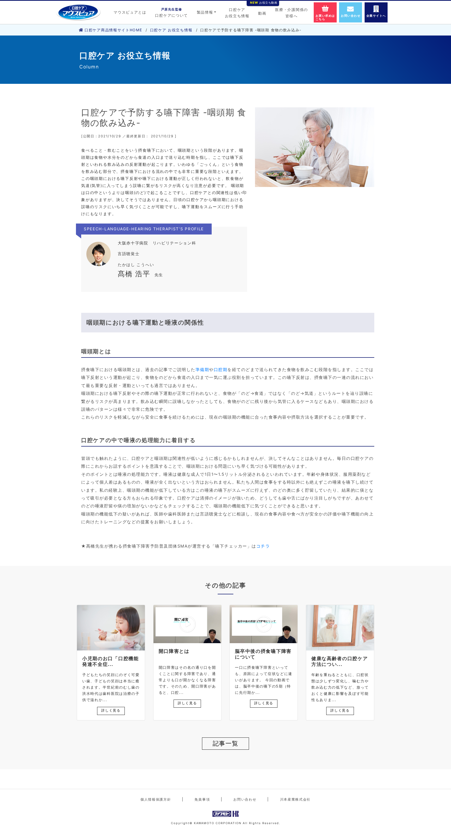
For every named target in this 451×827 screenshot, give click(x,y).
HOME (113, 30)
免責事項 (202, 799)
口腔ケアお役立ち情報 (237, 12)
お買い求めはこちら (325, 17)
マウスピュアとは (130, 12)
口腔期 (221, 369)
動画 (262, 11)
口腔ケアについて (171, 12)
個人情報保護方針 (155, 799)
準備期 (202, 369)
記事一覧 (226, 743)
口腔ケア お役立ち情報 (171, 30)
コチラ (263, 546)
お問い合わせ (350, 15)
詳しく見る (111, 710)
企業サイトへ (376, 15)
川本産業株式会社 (295, 799)
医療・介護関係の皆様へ (291, 12)
